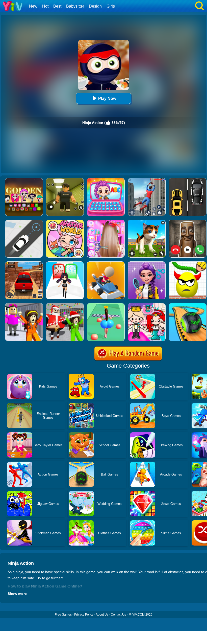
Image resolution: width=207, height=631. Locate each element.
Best (57, 6)
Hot (45, 6)
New (33, 6)
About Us (102, 614)
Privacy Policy (83, 614)
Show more (17, 594)
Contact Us (118, 614)
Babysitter (75, 6)
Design (95, 6)
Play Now (107, 98)
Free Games (63, 614)
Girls (111, 6)
